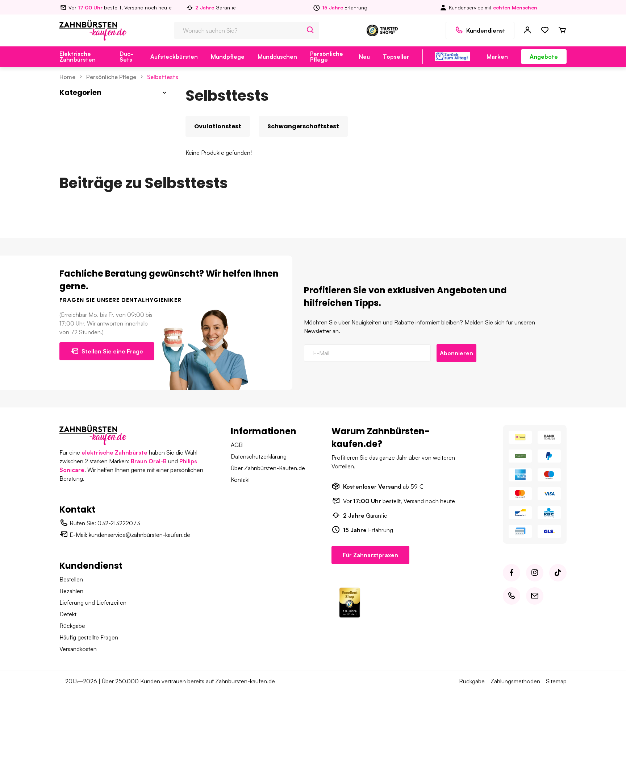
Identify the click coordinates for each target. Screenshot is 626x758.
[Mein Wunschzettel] (545, 30)
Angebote (544, 56)
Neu (364, 56)
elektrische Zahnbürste (114, 452)
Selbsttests (162, 76)
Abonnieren (456, 353)
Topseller (396, 56)
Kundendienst (485, 30)
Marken (497, 56)
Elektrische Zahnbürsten (77, 56)
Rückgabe (72, 625)
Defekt (67, 614)
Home (67, 76)
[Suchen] (310, 30)
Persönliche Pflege (326, 56)
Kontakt (240, 479)
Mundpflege (228, 56)
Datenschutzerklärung (259, 456)
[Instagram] (534, 572)
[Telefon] (511, 596)
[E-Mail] (534, 596)
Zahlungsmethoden (515, 681)
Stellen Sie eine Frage (112, 351)
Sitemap (556, 681)
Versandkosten (78, 649)
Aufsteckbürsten (174, 56)
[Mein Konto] (527, 30)
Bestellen (71, 579)
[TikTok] (558, 572)
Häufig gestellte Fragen (88, 637)
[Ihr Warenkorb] (562, 30)
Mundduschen (277, 56)
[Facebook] (511, 572)
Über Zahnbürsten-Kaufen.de (268, 468)
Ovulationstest (217, 126)
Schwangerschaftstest (303, 126)
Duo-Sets (126, 56)
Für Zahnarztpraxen (370, 555)
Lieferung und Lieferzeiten (92, 602)
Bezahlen (71, 591)
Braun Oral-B (149, 461)
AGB (237, 444)
